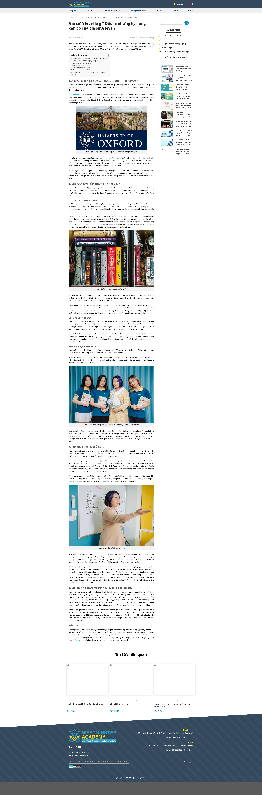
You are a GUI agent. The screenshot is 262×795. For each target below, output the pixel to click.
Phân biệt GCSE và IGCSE (121, 704)
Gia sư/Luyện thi (89, 761)
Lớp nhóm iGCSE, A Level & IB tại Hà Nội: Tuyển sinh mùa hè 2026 (182, 96)
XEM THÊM (71, 711)
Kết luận (74, 75)
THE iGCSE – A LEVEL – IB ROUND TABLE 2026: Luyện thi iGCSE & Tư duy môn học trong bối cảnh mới (183, 142)
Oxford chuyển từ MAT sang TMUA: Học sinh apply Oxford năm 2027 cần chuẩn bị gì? (183, 78)
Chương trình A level (76, 95)
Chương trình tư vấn (137, 11)
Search (186, 23)
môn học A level (88, 357)
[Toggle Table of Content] (105, 55)
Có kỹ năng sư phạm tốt (81, 65)
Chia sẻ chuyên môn (168, 40)
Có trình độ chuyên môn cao (83, 63)
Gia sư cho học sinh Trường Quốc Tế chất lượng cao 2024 (172, 705)
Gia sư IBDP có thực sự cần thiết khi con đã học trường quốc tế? (183, 114)
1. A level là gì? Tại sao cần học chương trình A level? (89, 58)
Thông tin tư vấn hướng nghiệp (173, 44)
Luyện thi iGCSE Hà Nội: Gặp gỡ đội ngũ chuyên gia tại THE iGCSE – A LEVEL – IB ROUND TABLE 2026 (183, 133)
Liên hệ (190, 11)
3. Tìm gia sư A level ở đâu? (80, 70)
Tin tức (175, 11)
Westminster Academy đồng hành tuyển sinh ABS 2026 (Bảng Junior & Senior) (183, 105)
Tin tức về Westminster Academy (174, 36)
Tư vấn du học (166, 48)
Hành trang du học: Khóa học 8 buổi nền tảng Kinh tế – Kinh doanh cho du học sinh (183, 151)
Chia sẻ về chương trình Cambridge (174, 51)
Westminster (80, 640)
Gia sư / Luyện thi (111, 11)
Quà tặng (179, 4)
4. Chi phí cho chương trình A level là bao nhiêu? (88, 72)
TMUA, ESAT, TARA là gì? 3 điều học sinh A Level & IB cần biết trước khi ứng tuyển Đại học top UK (182, 87)
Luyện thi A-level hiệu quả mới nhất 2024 (85, 704)
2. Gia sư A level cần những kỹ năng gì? (84, 61)
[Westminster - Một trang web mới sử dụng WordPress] (79, 4)
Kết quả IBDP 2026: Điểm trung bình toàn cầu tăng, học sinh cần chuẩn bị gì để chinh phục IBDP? (183, 68)
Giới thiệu (90, 11)
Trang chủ (72, 11)
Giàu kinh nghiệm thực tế (82, 67)
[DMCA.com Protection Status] (75, 766)
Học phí (159, 11)
